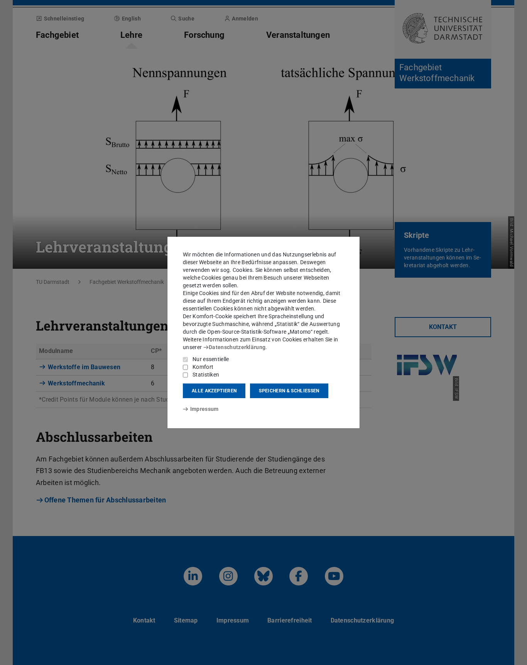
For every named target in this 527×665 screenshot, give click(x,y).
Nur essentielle (211, 359)
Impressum (204, 409)
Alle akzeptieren (214, 391)
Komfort (203, 367)
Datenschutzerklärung (237, 347)
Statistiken (206, 375)
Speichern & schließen (289, 391)
